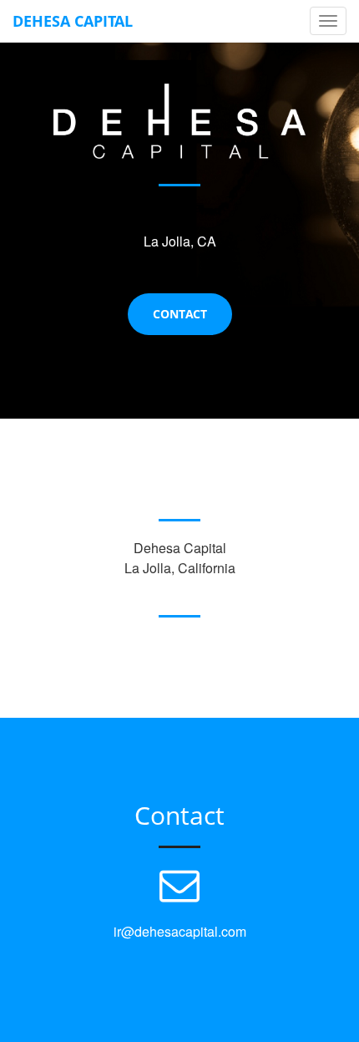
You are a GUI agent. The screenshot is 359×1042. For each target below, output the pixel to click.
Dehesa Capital (73, 21)
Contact (180, 314)
